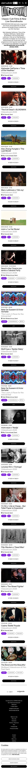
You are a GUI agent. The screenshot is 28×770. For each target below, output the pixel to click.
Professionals (14, 726)
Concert (3, 78)
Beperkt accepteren (14, 762)
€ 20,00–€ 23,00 (13, 82)
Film (9, 78)
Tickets (14, 737)
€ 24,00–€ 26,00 (13, 241)
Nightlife (4, 278)
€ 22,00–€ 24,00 (13, 121)
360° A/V (21, 321)
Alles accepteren (14, 766)
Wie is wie (14, 719)
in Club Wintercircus (21, 278)
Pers (14, 724)
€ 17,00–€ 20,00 (13, 598)
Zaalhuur (14, 741)
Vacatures (14, 721)
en (20, 3)
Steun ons (14, 739)
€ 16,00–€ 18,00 (13, 478)
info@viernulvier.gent (14, 708)
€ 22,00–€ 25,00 (13, 201)
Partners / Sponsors (14, 722)
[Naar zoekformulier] (23, 3)
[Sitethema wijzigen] (15, 3)
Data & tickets (13, 86)
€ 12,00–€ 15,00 (13, 282)
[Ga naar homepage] (7, 3)
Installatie (4, 321)
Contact (14, 735)
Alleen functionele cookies (14, 759)
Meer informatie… (16, 754)
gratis (14, 326)
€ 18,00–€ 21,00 (13, 162)
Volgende (20, 691)
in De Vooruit (15, 117)
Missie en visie (14, 717)
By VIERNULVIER (15, 78)
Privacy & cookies (14, 728)
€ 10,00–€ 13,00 (13, 676)
